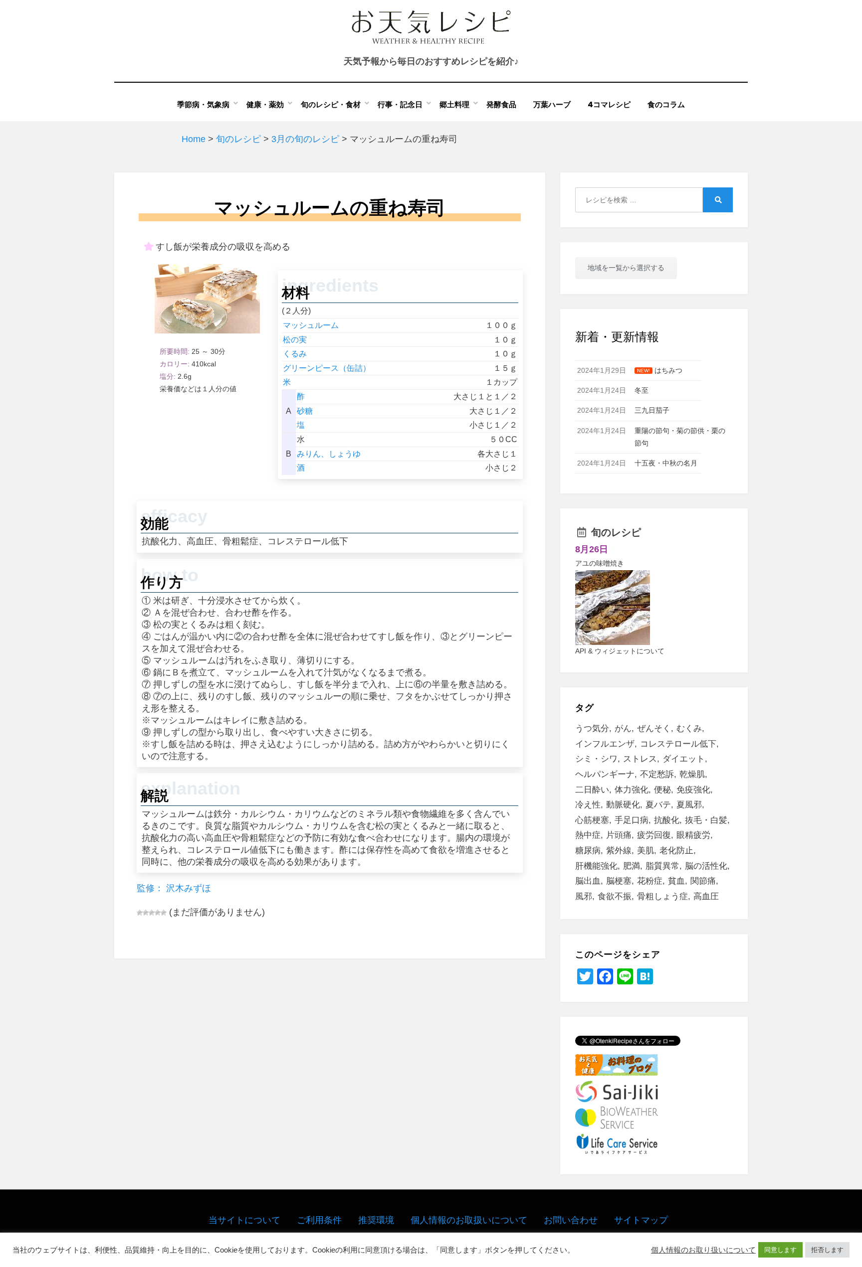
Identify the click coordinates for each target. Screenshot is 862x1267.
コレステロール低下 (678, 744)
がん (623, 728)
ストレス (640, 759)
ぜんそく (654, 728)
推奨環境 (376, 1220)
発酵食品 (501, 104)
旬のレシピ (616, 532)
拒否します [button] (827, 1250)
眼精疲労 (693, 835)
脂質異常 (662, 866)
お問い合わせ (571, 1220)
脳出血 (588, 881)
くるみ (295, 353)
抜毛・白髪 (706, 820)
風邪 (583, 896)
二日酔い (592, 789)
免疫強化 (693, 789)
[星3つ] (152, 913)
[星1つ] (140, 913)
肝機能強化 (596, 866)
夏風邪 (689, 804)
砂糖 (305, 411)
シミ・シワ (596, 759)
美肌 (645, 850)
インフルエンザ (605, 744)
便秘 (662, 789)
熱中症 (588, 835)
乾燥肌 (692, 774)
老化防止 (676, 850)
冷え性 (588, 804)
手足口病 (631, 820)
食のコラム (666, 104)
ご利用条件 (319, 1220)
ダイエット (683, 759)
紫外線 (619, 850)
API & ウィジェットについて (619, 651)
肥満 (631, 866)
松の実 (295, 339)
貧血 (676, 881)
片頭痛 (619, 835)
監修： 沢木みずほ (174, 888)
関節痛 (703, 881)
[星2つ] (146, 913)
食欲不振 (615, 896)
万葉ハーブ (552, 104)
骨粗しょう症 (662, 896)
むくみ (689, 728)
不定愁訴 (657, 774)
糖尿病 (588, 850)
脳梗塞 (619, 881)
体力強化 (631, 789)
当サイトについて (244, 1220)
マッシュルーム (311, 325)
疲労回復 (654, 835)
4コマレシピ (609, 104)
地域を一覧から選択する (626, 268)
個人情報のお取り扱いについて (703, 1250)
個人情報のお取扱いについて (469, 1220)
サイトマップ (641, 1220)
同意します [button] (780, 1250)
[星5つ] (164, 913)
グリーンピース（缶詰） (327, 368)
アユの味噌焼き (599, 563)
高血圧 (706, 896)
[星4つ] (158, 913)
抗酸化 (666, 820)
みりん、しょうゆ (329, 454)
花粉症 (649, 881)
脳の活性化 (706, 866)
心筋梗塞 (592, 820)
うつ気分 (592, 728)
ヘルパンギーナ (605, 774)
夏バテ (658, 804)
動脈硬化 (623, 804)
